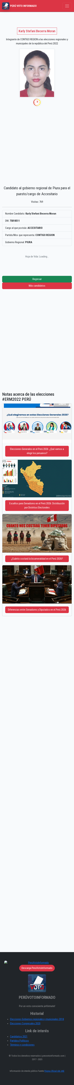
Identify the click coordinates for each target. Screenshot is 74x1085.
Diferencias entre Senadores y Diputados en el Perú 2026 (37, 609)
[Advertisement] (37, 145)
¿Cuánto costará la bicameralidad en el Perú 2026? (37, 558)
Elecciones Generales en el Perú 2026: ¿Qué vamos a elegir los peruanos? (37, 451)
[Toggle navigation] (67, 6)
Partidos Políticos (19, 1040)
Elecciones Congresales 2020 (25, 1023)
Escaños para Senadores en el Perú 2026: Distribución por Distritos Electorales (37, 505)
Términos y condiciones (22, 1044)
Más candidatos (37, 285)
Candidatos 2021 (18, 1036)
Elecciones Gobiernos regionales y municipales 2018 (37, 1019)
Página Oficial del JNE (54, 1071)
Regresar (37, 279)
